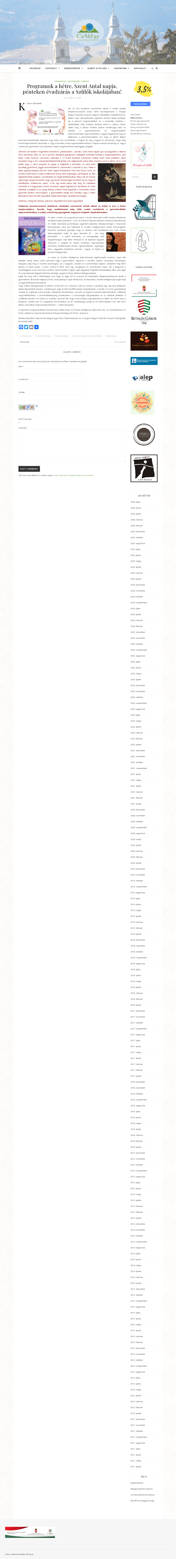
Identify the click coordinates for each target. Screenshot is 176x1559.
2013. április (136, 1330)
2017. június (136, 1046)
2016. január (136, 1147)
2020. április (136, 845)
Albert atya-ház (97, 68)
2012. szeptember (139, 1366)
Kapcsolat (140, 68)
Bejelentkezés (137, 1483)
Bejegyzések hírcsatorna (142, 1488)
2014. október (137, 1235)
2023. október (137, 644)
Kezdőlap (35, 68)
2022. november (138, 691)
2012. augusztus (138, 1372)
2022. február (137, 738)
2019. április (136, 916)
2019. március (137, 922)
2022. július (135, 715)
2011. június (136, 1454)
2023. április (136, 679)
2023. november (138, 638)
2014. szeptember (139, 1241)
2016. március (137, 1135)
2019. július (135, 898)
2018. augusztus (138, 963)
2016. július (135, 1111)
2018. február (137, 999)
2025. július (135, 549)
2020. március (137, 851)
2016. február (137, 1141)
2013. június (136, 1318)
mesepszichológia (61, 336)
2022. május (136, 721)
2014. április (136, 1271)
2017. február (137, 1070)
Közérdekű (74, 81)
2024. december (138, 584)
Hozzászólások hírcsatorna (142, 1494)
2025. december (138, 531)
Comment (22, 427)
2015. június (136, 1188)
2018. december (138, 940)
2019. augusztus (138, 892)
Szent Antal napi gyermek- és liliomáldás (87, 336)
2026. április (136, 513)
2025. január (136, 579)
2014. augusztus (138, 1247)
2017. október (137, 1022)
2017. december (138, 1011)
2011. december (138, 1419)
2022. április (136, 726)
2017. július (135, 1040)
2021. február (137, 797)
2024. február (137, 626)
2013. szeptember (139, 1301)
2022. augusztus (138, 709)
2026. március (137, 519)
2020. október (137, 821)
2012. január (136, 1413)
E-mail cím (23, 379)
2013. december (138, 1289)
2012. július (135, 1377)
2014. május (136, 1265)
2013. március (137, 1336)
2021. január (136, 803)
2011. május (136, 1460)
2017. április (136, 1058)
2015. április (136, 1200)
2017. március (137, 1064)
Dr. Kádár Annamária (43, 336)
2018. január (136, 1005)
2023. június (136, 667)
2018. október (137, 951)
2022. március (137, 732)
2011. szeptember (139, 1437)
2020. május (136, 839)
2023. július (135, 661)
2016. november (138, 1087)
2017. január (136, 1076)
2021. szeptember (139, 768)
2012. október (137, 1360)
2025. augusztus (138, 543)
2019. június (136, 904)
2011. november (138, 1425)
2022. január (136, 744)
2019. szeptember (139, 886)
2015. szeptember (139, 1170)
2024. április (136, 614)
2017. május (136, 1052)
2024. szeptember (139, 602)
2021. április (136, 786)
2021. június (136, 774)
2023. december (138, 632)
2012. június (136, 1383)
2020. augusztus (138, 833)
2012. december (138, 1348)
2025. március (137, 573)
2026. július (135, 502)
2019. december (138, 868)
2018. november (138, 945)
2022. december (138, 685)
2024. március (137, 620)
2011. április (136, 1466)
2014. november (138, 1229)
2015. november (138, 1158)
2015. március (137, 1206)
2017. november (138, 1016)
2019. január (136, 934)
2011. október (137, 1431)
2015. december (138, 1153)
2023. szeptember (139, 650)
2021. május (136, 780)
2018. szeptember (139, 957)
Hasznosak (120, 68)
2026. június (136, 508)
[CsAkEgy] (88, 32)
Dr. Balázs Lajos (26, 336)
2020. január (136, 863)
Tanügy (85, 81)
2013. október (137, 1295)
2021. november (138, 756)
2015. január (136, 1218)
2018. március (137, 993)
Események (60, 81)
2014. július (135, 1253)
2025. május (136, 561)
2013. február (137, 1342)
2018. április (136, 987)
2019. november (138, 874)
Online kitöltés (140, 104)
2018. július (135, 969)
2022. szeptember (139, 703)
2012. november (138, 1354)
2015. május (136, 1194)
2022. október (137, 697)
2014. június (136, 1259)
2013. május (136, 1324)
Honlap (21, 392)
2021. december (138, 750)
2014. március (137, 1277)
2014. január (136, 1283)
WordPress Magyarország (142, 1500)
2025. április (136, 567)
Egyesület (51, 68)
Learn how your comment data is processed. (73, 475)
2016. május (136, 1123)
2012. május (136, 1389)
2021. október (137, 762)
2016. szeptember (139, 1099)
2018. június (136, 975)
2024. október (137, 596)
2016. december (138, 1082)
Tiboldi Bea (24, 342)
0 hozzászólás (120, 342)
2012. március (137, 1401)
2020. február (137, 857)
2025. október (137, 537)
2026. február (137, 525)
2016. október (137, 1093)
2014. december (138, 1224)
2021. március (137, 792)
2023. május (136, 673)
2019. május (136, 910)
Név (21, 366)
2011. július (135, 1448)
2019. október (137, 880)
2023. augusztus (138, 655)
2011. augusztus (138, 1443)
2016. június (136, 1117)
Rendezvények (72, 68)
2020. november (138, 815)
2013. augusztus (138, 1306)
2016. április (136, 1129)
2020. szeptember (139, 827)
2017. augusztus (138, 1034)
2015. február (137, 1212)
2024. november (138, 590)
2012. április (136, 1395)
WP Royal (29, 1554)
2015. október (137, 1164)
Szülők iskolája (111, 336)
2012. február (137, 1407)
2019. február (137, 928)
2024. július (135, 608)
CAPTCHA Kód (24, 419)
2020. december (138, 809)
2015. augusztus (138, 1176)
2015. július (135, 1182)
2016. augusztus (138, 1105)
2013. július (135, 1312)
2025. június (136, 555)
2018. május (136, 981)
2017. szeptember (139, 1028)
